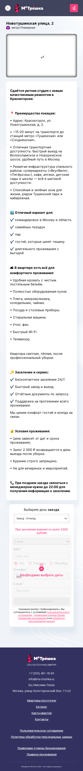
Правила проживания (42, 754)
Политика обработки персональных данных (41, 737)
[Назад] (8, 8)
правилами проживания (32, 618)
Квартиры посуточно (41, 700)
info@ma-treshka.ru (41, 679)
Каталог (41, 706)
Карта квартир (41, 713)
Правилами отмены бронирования (41, 748)
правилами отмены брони (49, 615)
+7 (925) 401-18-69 (41, 673)
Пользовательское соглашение (41, 730)
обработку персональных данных (46, 620)
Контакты (41, 719)
